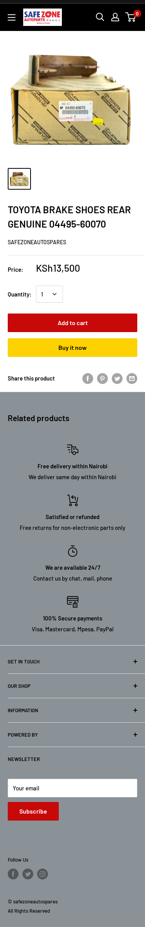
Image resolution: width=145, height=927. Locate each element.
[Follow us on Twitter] (27, 874)
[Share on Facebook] (87, 378)
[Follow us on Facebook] (13, 874)
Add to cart (73, 322)
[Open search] (100, 17)
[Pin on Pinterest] (102, 378)
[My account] (115, 17)
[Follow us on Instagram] (42, 874)
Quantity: (19, 294)
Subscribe (33, 811)
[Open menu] (11, 17)
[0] (131, 17)
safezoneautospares (37, 242)
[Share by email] (131, 378)
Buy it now (72, 347)
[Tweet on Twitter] (117, 378)
